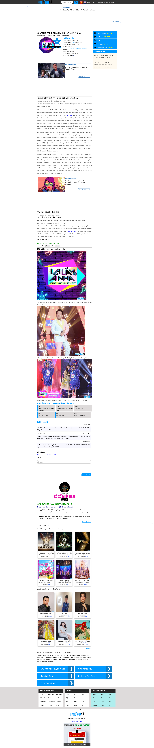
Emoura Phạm (46, 641)
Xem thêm (88, 648)
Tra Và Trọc (97, 60)
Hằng (102, 701)
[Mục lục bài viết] (152, 522)
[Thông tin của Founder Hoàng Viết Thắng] (46, 611)
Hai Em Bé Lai (108, 60)
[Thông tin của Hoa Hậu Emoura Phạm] (46, 639)
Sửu (75, 701)
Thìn (75, 705)
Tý (67, 701)
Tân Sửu (105, 44)
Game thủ (64, 615)
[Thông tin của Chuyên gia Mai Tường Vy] (82, 611)
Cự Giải (50, 705)
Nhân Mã (42, 698)
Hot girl (94, 2)
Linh (110, 694)
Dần (83, 701)
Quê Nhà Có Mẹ (109, 55)
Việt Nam (69, 115)
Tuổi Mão (46, 584)
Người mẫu (105, 2)
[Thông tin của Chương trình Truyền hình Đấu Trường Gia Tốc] (64, 551)
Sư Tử (57, 705)
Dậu (67, 698)
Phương (95, 705)
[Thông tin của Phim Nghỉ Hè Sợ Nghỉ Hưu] (82, 639)
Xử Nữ (41, 694)
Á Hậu (64, 643)
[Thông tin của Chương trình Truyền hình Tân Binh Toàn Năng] (46, 551)
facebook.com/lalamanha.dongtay (78, 48)
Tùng (102, 694)
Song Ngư (110, 47)
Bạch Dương (51, 701)
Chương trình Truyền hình (53, 35)
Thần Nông (59, 694)
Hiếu (110, 698)
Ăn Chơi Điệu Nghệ (99, 64)
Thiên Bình (51, 694)
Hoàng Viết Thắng (46, 613)
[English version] (85, 3)
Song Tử (42, 705)
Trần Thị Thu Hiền (64, 641)
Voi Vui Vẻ (107, 57)
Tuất (75, 698)
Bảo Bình (58, 698)
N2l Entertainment (109, 67)
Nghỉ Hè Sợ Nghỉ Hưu (82, 641)
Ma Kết (50, 698)
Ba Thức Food (97, 67)
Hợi (83, 698)
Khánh (102, 705)
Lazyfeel (64, 613)
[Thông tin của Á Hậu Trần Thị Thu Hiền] (64, 639)
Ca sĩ (88, 2)
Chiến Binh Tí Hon (46, 581)
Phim (83, 643)
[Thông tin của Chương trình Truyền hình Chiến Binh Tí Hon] (46, 579)
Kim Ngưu (58, 701)
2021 (112, 33)
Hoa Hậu (46, 643)
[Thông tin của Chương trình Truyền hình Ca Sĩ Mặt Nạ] (64, 579)
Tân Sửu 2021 (72, 231)
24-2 (74, 42)
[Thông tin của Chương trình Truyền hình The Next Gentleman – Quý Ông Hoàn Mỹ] (82, 551)
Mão (67, 705)
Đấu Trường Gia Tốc (64, 553)
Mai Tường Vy (83, 613)
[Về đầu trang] (152, 746)
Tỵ (82, 705)
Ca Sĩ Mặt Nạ (64, 581)
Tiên (102, 698)
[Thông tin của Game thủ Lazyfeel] (64, 611)
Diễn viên (99, 2)
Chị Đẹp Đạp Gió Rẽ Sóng (83, 581)
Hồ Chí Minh (46, 556)
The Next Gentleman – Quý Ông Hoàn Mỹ (83, 553)
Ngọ (67, 694)
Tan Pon (107, 62)
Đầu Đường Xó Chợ (99, 55)
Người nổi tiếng (41, 35)
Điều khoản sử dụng (77, 721)
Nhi (94, 701)
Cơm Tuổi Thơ (108, 64)
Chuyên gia (83, 615)
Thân (83, 694)
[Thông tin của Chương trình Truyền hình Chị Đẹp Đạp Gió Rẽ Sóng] (82, 579)
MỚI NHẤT (112, 2)
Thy (110, 705)
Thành (94, 694)
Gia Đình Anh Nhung (99, 57)
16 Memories (97, 62)
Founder (46, 615)
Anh (110, 701)
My (93, 698)
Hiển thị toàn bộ (86, 522)
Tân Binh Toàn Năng (46, 553)
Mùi (75, 694)
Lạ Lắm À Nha (65, 35)
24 (107, 33)
